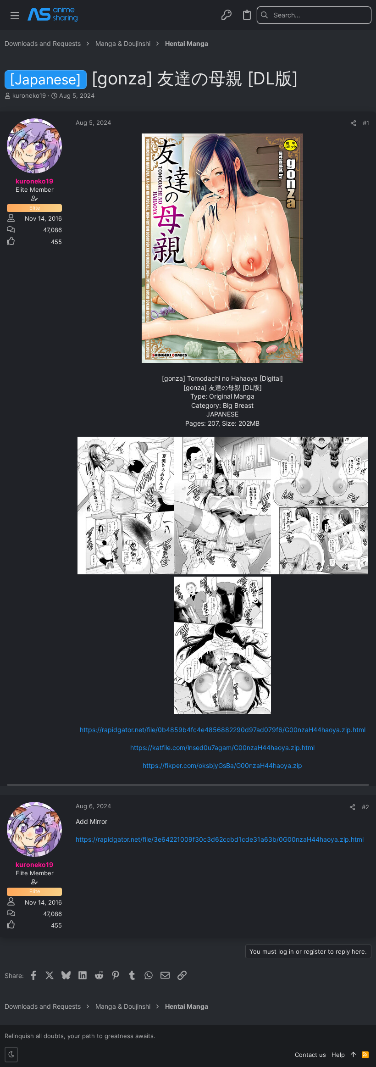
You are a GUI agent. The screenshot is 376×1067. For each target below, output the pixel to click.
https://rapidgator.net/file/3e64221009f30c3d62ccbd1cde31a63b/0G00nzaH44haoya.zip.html (220, 839)
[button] (15, 15)
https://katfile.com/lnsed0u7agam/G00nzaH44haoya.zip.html (222, 747)
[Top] (353, 1054)
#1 (366, 123)
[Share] (353, 123)
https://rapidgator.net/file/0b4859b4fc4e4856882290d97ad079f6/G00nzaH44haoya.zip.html (222, 730)
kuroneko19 (29, 95)
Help (338, 1054)
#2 (365, 807)
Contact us (310, 1054)
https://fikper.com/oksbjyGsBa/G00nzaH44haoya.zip (222, 765)
